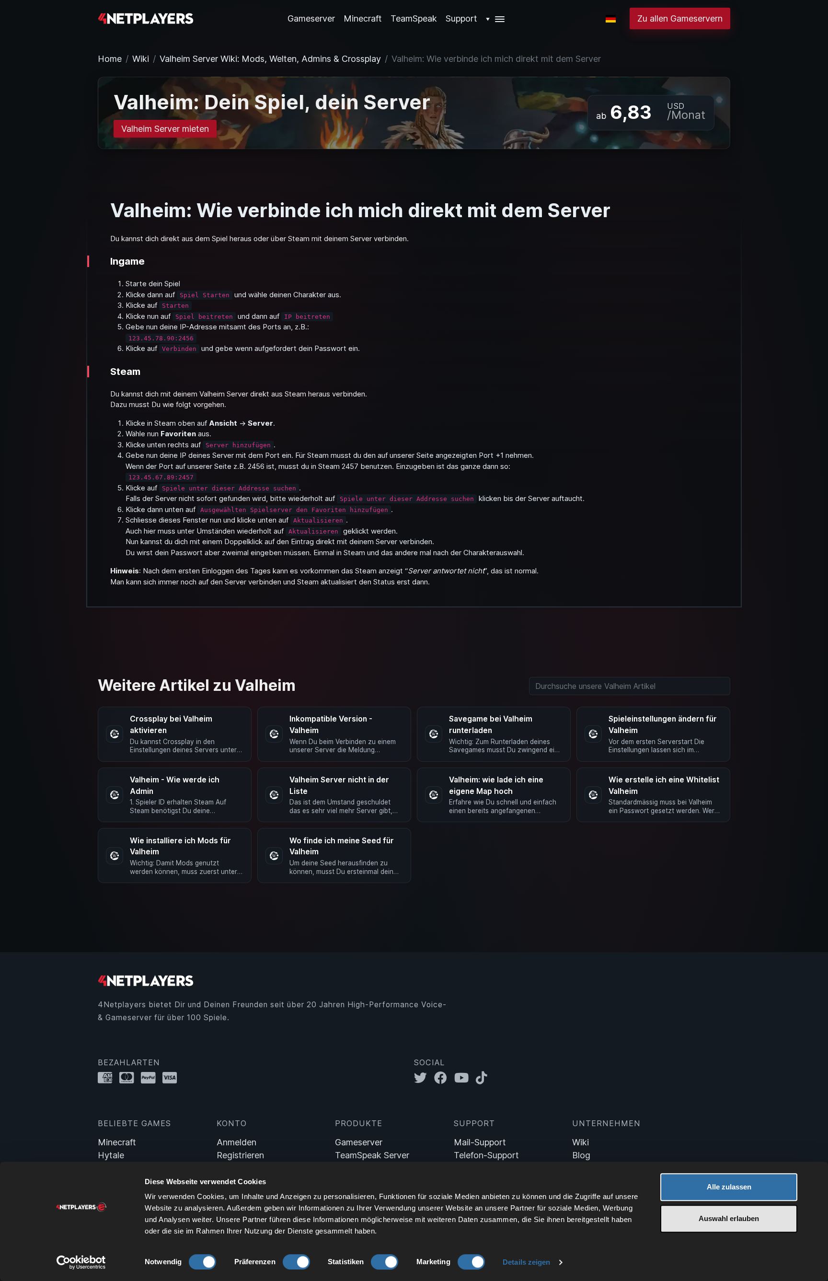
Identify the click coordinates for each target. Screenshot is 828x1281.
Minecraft (363, 18)
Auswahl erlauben (729, 1218)
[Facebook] (444, 1078)
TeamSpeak (414, 18)
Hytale (111, 1155)
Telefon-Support (486, 1155)
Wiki (140, 59)
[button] (496, 18)
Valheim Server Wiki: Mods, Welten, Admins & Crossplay (270, 59)
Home (110, 59)
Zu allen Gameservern (680, 18)
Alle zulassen (729, 1187)
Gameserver (358, 1142)
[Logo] (146, 17)
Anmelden (236, 1142)
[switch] (296, 1261)
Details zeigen (526, 1262)
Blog (581, 1155)
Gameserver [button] (311, 18)
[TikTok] (484, 1078)
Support (461, 18)
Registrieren (240, 1155)
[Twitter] (424, 1078)
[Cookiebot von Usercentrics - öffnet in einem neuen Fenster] (81, 1262)
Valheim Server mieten (165, 129)
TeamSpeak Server (372, 1155)
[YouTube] (465, 1078)
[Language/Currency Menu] (610, 19)
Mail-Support (480, 1142)
